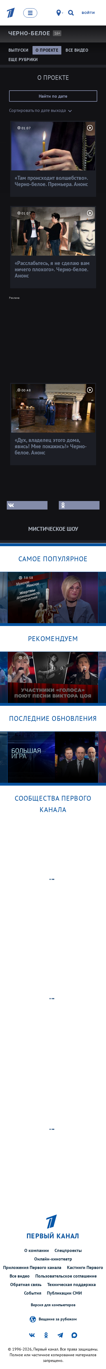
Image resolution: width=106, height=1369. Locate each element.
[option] (53, 597)
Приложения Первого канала (32, 1267)
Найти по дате (53, 96)
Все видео (20, 1276)
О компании (36, 1250)
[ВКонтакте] (27, 505)
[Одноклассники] (79, 505)
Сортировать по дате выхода (37, 110)
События (32, 1293)
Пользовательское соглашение (66, 1276)
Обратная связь (26, 1284)
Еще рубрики (23, 59)
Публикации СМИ (64, 1293)
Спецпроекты (68, 1250)
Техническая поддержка (71, 1284)
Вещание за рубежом (58, 1318)
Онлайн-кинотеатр (53, 1259)
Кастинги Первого (85, 1267)
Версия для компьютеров (53, 1305)
